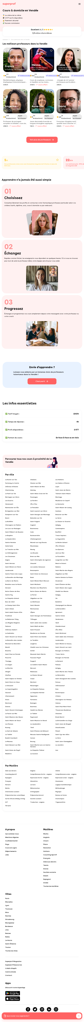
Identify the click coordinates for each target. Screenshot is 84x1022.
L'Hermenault (9, 696)
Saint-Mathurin (35, 584)
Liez (56, 750)
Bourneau (33, 706)
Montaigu (58, 497)
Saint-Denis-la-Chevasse (39, 574)
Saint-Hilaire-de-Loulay (63, 507)
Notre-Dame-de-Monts (38, 591)
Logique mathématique (63, 784)
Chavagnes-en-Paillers (13, 525)
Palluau (58, 664)
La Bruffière (9, 521)
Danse (45, 869)
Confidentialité (11, 841)
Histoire (8, 784)
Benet (7, 518)
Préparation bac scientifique (15, 795)
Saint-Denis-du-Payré (12, 750)
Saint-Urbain (9, 609)
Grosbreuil (58, 581)
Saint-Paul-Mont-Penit (63, 706)
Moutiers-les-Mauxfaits (38, 588)
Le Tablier (33, 713)
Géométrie (34, 781)
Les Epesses (59, 549)
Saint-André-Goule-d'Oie (13, 612)
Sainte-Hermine (10, 542)
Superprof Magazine (13, 961)
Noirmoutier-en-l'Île (12, 507)
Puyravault (34, 717)
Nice (7, 912)
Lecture (33, 784)
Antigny (58, 668)
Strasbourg (9, 919)
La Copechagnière (11, 689)
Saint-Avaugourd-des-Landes (65, 678)
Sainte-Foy (9, 595)
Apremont (58, 612)
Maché (7, 647)
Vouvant (8, 692)
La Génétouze (35, 602)
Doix (56, 689)
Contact (8, 975)
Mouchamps (34, 546)
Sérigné (7, 671)
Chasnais (58, 713)
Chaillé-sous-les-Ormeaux (39, 647)
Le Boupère (9, 535)
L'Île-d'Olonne (60, 546)
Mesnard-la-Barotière (12, 643)
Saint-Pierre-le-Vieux (12, 682)
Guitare (46, 851)
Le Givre (58, 738)
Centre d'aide (10, 972)
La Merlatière (60, 675)
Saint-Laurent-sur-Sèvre (38, 511)
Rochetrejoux (59, 692)
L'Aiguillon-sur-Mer (61, 574)
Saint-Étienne (10, 944)
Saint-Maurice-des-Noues (14, 717)
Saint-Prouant (35, 630)
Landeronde (9, 570)
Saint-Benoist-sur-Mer (13, 745)
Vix (56, 598)
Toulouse (8, 909)
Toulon (8, 947)
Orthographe (34, 791)
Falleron (8, 626)
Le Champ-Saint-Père (12, 605)
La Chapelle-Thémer (37, 750)
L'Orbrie (58, 696)
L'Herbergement (35, 539)
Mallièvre (8, 753)
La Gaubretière (10, 539)
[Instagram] (42, 1009)
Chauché (33, 563)
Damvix (7, 706)
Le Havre (8, 940)
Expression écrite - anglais (39, 777)
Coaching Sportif (11, 774)
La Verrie (58, 518)
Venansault (9, 504)
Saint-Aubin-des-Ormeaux (64, 637)
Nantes (8, 916)
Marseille (8, 902)
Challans (33, 479)
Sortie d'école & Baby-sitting (15, 798)
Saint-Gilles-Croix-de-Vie (39, 493)
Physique (58, 791)
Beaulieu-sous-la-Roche (13, 584)
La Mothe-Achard (61, 542)
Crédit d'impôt (11, 968)
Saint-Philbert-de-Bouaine (14, 532)
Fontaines (33, 699)
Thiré (32, 727)
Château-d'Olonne (11, 486)
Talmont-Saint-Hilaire (63, 493)
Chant (45, 841)
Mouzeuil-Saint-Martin (38, 654)
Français (8, 781)
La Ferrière (34, 500)
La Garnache (59, 504)
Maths (7, 788)
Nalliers (58, 567)
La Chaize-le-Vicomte (62, 521)
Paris (7, 898)
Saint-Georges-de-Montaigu (40, 514)
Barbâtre (58, 602)
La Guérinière (9, 633)
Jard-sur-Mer (59, 553)
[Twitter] (35, 1009)
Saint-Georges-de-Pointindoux (40, 616)
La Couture (34, 753)
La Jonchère (59, 745)
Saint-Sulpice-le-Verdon (13, 678)
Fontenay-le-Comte (12, 483)
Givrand (7, 588)
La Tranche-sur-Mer (12, 549)
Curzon (32, 738)
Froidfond (8, 616)
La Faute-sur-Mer (11, 713)
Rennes (8, 933)
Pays (7, 844)
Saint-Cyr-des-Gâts (62, 734)
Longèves (33, 643)
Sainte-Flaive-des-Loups (13, 574)
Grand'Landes (60, 727)
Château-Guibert (11, 630)
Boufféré (58, 532)
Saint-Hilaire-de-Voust (13, 720)
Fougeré (33, 661)
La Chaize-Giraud (36, 675)
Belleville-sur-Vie (36, 518)
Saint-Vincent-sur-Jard (63, 647)
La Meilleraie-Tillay (11, 619)
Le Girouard (9, 685)
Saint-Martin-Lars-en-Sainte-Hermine (40, 745)
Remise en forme (61, 795)
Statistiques (59, 798)
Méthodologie (60, 788)
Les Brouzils (34, 553)
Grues (7, 699)
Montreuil (8, 703)
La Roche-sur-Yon (11, 479)
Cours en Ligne (11, 848)
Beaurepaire (34, 570)
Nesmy (32, 549)
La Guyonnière (60, 539)
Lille (7, 930)
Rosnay (7, 727)
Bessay (32, 741)
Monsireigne (34, 685)
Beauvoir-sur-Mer (61, 514)
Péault (57, 731)
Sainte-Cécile (60, 616)
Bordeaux (9, 926)
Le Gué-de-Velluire (11, 731)
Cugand (33, 525)
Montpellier (9, 923)
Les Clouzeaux (10, 556)
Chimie (57, 770)
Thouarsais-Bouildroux (63, 710)
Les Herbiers (59, 479)
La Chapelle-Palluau (37, 689)
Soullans (58, 511)
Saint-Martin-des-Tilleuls (64, 671)
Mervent (33, 668)
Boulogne (33, 703)
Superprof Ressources (13, 965)
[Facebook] (28, 1009)
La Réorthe (9, 668)
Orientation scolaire (12, 791)
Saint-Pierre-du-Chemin (38, 637)
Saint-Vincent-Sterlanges (14, 710)
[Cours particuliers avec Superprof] (9, 4)
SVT (6, 802)
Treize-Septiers (60, 535)
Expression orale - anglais (64, 777)
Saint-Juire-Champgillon (63, 741)
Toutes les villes (11, 951)
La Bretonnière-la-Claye (63, 720)
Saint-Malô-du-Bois (37, 626)
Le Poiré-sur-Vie (10, 493)
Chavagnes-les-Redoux (63, 699)
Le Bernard (59, 661)
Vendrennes (59, 619)
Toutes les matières (50, 886)
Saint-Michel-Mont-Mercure (39, 581)
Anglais (32, 770)
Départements (10, 851)
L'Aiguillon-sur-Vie (36, 598)
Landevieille (59, 640)
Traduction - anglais (37, 802)
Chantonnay (9, 490)
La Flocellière (60, 556)
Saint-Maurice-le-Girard (38, 720)
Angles (7, 560)
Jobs (7, 855)
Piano (45, 844)
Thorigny (8, 661)
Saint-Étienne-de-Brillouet (39, 731)
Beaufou (8, 650)
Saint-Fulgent (35, 521)
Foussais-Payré (35, 657)
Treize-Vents (59, 654)
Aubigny (58, 525)
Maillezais (33, 671)
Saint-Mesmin (35, 605)
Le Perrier (33, 595)
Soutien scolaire (35, 798)
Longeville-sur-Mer (61, 560)
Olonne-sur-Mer (35, 483)
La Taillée (8, 734)
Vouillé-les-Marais (36, 710)
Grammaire (59, 781)
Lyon (7, 905)
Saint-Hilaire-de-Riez (37, 486)
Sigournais (33, 696)
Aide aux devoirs (10, 770)
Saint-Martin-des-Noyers (64, 570)
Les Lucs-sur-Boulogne (12, 528)
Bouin (32, 577)
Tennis (45, 865)
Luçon (57, 486)
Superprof (5, 39)
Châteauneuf (60, 685)
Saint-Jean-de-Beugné (63, 724)
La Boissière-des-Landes (13, 640)
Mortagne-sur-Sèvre (12, 497)
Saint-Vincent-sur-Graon (13, 637)
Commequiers (60, 528)
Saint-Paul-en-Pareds (12, 654)
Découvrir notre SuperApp (15, 987)
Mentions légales (12, 837)
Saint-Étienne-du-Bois (63, 584)
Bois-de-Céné (10, 602)
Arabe (45, 883)
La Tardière (34, 640)
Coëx (32, 532)
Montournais (34, 609)
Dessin (45, 876)
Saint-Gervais (10, 563)
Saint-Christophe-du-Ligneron (40, 560)
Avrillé (32, 650)
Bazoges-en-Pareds (62, 657)
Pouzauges (34, 497)
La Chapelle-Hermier (37, 692)
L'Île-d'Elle (58, 630)
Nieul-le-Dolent (60, 563)
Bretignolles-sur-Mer (12, 511)
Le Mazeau (9, 741)
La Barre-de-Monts (11, 581)
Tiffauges (33, 619)
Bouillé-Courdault (11, 738)
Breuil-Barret (59, 717)
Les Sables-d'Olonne (62, 483)
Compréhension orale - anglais (65, 774)
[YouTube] (56, 1009)
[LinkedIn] (49, 1009)
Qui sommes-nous (12, 834)
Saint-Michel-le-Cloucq (63, 643)
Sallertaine (9, 546)
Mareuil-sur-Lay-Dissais (38, 542)
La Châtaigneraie (11, 553)
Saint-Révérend (60, 633)
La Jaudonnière (35, 724)
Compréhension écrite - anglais (41, 774)
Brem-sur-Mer (35, 556)
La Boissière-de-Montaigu (14, 577)
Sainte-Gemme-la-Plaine (64, 577)
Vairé (57, 623)
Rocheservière (35, 535)
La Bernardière (60, 609)
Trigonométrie (60, 802)
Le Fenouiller (34, 507)
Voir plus (8, 805)
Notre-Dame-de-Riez (12, 591)
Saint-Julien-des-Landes (38, 623)
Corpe (32, 678)
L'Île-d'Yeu (33, 504)
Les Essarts (9, 500)
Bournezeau (34, 528)
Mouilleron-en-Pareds (37, 633)
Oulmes (58, 703)
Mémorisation (35, 788)
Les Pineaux (9, 724)
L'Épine (32, 612)
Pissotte (8, 657)
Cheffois (8, 675)
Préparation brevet (37, 795)
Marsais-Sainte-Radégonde (39, 734)
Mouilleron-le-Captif (62, 500)
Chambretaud (60, 626)
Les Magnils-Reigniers (12, 623)
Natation (47, 848)
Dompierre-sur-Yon (11, 514)
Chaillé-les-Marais (61, 591)
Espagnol (8, 777)
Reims (7, 937)
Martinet (33, 682)
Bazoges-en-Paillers (62, 650)
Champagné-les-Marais (63, 605)
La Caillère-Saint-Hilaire (38, 664)
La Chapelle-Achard (12, 598)
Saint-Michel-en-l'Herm (13, 567)
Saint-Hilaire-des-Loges (63, 588)
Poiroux (57, 682)
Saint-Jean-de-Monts (62, 490)
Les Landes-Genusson (37, 567)
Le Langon (8, 664)
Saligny (57, 595)
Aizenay (33, 490)
